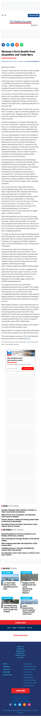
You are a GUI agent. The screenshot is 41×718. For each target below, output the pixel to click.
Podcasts (6, 669)
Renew (29, 628)
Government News (29, 680)
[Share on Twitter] (8, 45)
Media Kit (34, 25)
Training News (28, 677)
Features (6, 666)
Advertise (20, 649)
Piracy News (27, 664)
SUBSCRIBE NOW (34, 15)
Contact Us (20, 653)
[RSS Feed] (24, 704)
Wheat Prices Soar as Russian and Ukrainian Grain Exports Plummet (18, 516)
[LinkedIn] (15, 704)
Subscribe (20, 691)
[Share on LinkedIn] (12, 45)
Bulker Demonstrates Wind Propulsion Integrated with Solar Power (28, 610)
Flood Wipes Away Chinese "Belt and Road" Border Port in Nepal (10, 609)
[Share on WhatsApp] (21, 45)
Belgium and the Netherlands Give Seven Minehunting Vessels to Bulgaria (29, 588)
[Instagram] (29, 704)
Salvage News (28, 675)
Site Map (20, 658)
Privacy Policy (20, 655)
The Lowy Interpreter (31, 61)
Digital (14, 628)
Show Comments (20, 635)
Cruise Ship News (29, 669)
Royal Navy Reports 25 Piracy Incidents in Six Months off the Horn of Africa (18, 535)
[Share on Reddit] (17, 45)
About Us (20, 647)
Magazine (6, 672)
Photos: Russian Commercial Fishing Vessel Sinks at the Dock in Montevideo (20, 520)
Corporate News (28, 685)
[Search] (5, 15)
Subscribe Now (27, 368)
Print (9, 628)
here (29, 338)
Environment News (30, 683)
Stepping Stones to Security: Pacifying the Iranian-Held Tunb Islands (17, 549)
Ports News (27, 672)
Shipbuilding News (29, 666)
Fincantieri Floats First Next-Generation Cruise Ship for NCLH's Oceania (19, 525)
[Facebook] (10, 704)
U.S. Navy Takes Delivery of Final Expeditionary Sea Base (10, 586)
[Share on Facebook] (3, 45)
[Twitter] (19, 704)
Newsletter (22, 628)
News (5, 664)
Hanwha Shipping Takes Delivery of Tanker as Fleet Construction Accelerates (18, 511)
